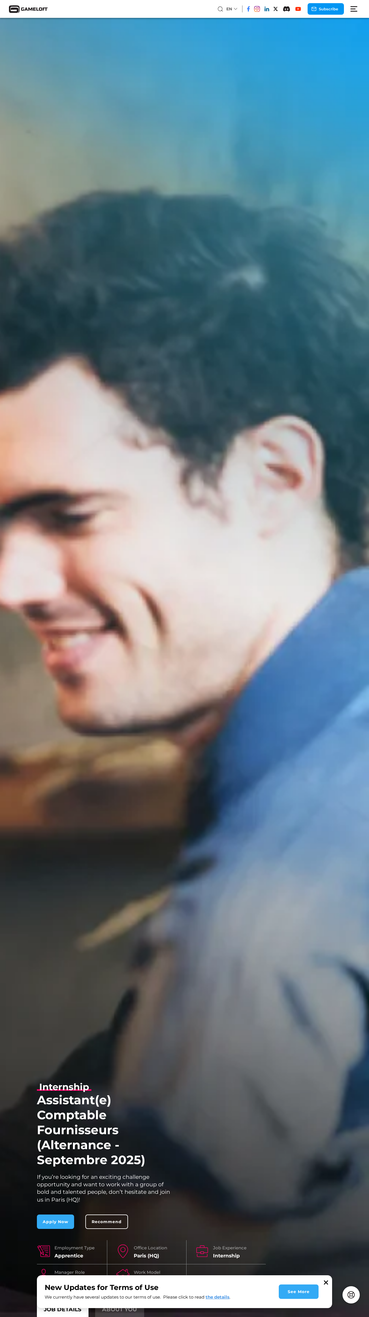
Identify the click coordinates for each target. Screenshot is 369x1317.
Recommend (107, 1221)
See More (299, 1291)
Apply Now (55, 1221)
